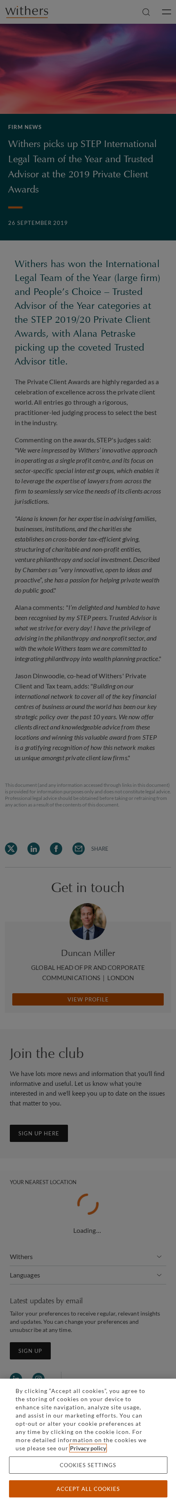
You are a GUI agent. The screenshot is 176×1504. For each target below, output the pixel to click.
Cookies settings (88, 1465)
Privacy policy (88, 1448)
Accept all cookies (88, 1489)
